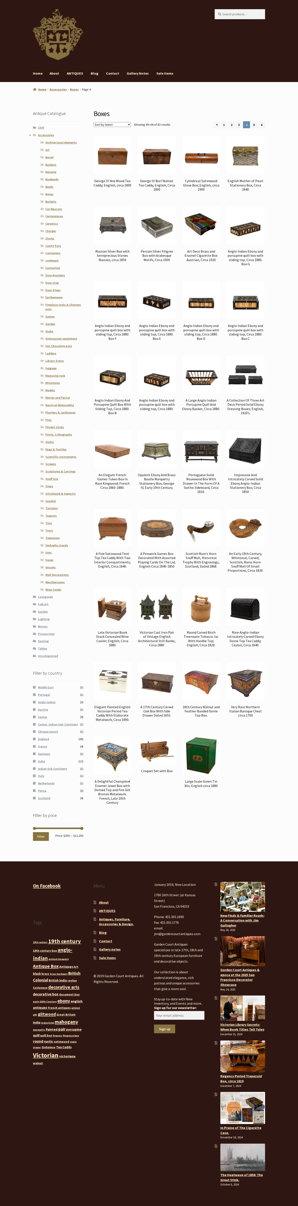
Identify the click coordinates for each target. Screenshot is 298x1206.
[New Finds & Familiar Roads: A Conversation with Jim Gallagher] (242, 897)
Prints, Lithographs (58, 434)
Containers (52, 253)
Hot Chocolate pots (58, 346)
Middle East (46, 687)
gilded (75, 1007)
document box (69, 994)
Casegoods (45, 597)
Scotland (44, 798)
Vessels (50, 567)
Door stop (52, 283)
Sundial (50, 501)
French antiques (59, 1008)
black (37, 974)
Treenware (52, 538)
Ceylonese (40, 988)
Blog (94, 73)
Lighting (44, 619)
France (42, 746)
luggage (51, 368)
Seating (43, 641)
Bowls (49, 187)
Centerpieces (54, 216)
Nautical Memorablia (59, 405)
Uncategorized (48, 656)
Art (47, 150)
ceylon (72, 980)
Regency (57, 1035)
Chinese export (48, 732)
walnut (38, 1063)
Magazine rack (55, 376)
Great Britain (66, 1014)
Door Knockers (55, 275)
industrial (47, 1022)
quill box (46, 1035)
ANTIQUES (75, 73)
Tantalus (51, 508)
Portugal (44, 695)
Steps (49, 486)
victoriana (67, 1056)
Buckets (50, 202)
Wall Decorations (57, 575)
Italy (41, 776)
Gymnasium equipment (61, 338)
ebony (63, 1001)
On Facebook (47, 886)
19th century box (45, 951)
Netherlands (46, 783)
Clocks (49, 238)
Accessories (58, 89)
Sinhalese (48, 1047)
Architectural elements (61, 142)
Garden (50, 324)
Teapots (51, 516)
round (38, 1041)
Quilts (49, 442)
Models (50, 390)
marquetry (39, 1029)
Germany (44, 754)
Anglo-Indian (47, 702)
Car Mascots (53, 209)
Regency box (71, 1035)
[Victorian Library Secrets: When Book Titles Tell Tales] (242, 1008)
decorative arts (63, 987)
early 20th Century (45, 1001)
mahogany (66, 1022)
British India (58, 980)
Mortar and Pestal (57, 398)
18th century (40, 942)
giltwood (47, 1014)
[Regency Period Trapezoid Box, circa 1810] (242, 1056)
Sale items (164, 73)
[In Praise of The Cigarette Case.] (242, 1108)
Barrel (49, 157)
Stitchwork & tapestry (60, 494)
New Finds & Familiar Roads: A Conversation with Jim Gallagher (242, 920)
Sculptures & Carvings (60, 471)
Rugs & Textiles (56, 449)
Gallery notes (138, 73)
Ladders (50, 353)
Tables (42, 648)
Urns (48, 552)
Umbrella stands (56, 545)
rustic (48, 1041)
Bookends (52, 179)
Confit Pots (53, 246)
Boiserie (50, 172)
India (41, 761)
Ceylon (42, 717)
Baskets (50, 165)
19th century (64, 941)
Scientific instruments (60, 457)
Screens (50, 464)
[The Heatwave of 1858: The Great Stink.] (242, 1157)
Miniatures (52, 383)
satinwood (61, 1041)
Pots (48, 420)
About (54, 73)
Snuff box (51, 479)
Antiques (66, 967)
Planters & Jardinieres (60, 412)
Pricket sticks (54, 427)
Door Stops (53, 290)
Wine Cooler (53, 590)
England (43, 739)
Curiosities (52, 268)
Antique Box (46, 966)
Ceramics (51, 224)
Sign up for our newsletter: (175, 1008)
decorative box (45, 994)
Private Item (46, 634)
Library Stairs (54, 361)
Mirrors (43, 626)
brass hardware (59, 974)
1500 (41, 128)
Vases (49, 560)
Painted (52, 1029)
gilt (35, 1014)
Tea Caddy (64, 1047)
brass (45, 974)
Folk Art (43, 604)
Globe (49, 331)
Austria (43, 710)
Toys (48, 523)
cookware (51, 260)
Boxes (74, 89)
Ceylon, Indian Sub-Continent (58, 724)
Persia (42, 791)
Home (38, 73)
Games (50, 316)
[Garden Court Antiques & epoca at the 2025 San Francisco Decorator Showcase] (242, 951)
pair (61, 1029)
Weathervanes (55, 582)
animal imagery (58, 959)
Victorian (45, 1055)
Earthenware (54, 297)
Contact (112, 73)
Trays (49, 530)
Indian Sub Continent (52, 769)
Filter (41, 836)
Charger (50, 231)
